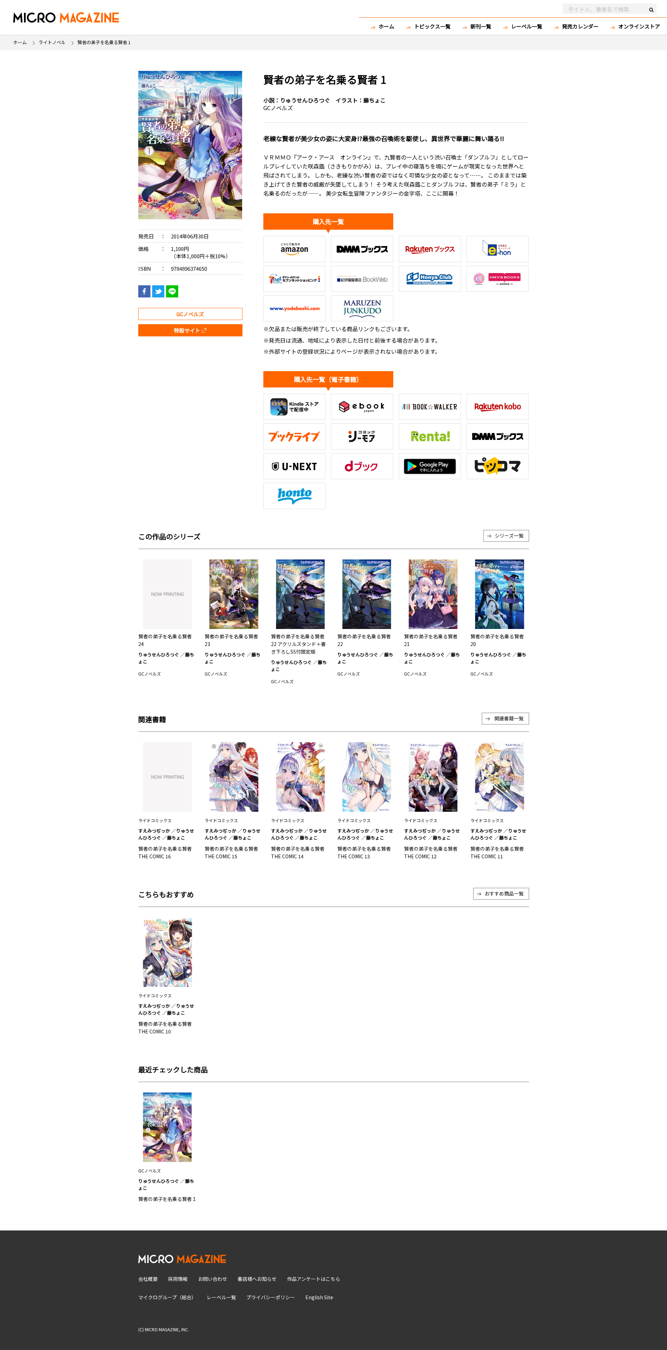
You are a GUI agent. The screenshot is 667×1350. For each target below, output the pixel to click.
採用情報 (178, 1278)
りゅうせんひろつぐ (305, 100)
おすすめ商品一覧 (504, 893)
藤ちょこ (374, 100)
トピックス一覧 (432, 26)
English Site (319, 1297)
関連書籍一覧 (509, 718)
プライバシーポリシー (270, 1297)
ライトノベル (52, 42)
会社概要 (148, 1278)
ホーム (386, 26)
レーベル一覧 (526, 26)
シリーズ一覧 (509, 535)
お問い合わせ (212, 1278)
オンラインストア (639, 26)
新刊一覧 (480, 26)
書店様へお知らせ (257, 1278)
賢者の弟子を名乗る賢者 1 (167, 1198)
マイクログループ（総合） (167, 1297)
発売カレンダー (580, 26)
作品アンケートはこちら (313, 1278)
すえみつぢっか (154, 830)
